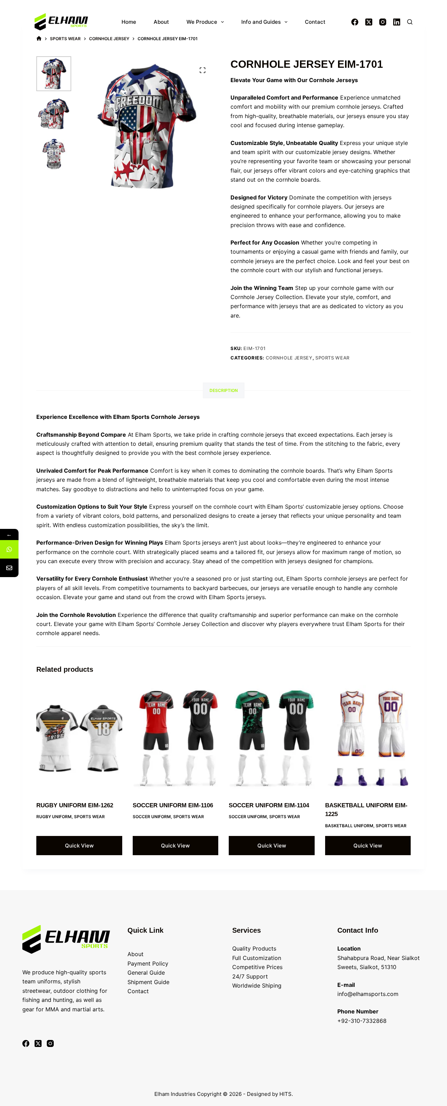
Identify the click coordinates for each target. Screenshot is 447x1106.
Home (129, 22)
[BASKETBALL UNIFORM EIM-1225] (368, 738)
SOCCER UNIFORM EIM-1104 (269, 805)
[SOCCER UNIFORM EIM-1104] (272, 738)
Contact (315, 22)
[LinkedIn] (396, 22)
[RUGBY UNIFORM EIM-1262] (79, 738)
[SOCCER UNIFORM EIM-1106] (176, 738)
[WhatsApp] (9, 549)
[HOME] (39, 38)
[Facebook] (354, 22)
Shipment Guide (148, 981)
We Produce (201, 22)
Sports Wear (332, 358)
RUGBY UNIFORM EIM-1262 (74, 805)
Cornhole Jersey (289, 358)
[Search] (409, 21)
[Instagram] (382, 22)
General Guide (146, 972)
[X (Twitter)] (368, 22)
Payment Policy (147, 963)
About (161, 22)
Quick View (79, 845)
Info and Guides (261, 22)
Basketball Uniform (349, 825)
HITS (285, 1094)
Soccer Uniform (152, 816)
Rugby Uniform (54, 816)
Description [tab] (224, 390)
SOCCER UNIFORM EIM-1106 (173, 805)
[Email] (9, 568)
